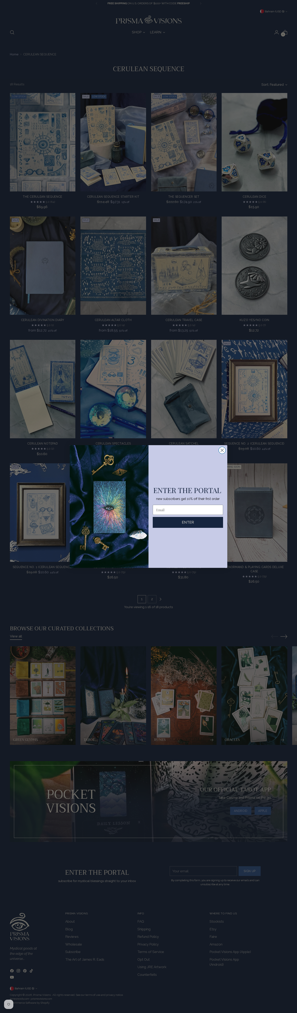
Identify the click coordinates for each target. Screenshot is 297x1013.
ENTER (188, 522)
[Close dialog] (222, 450)
